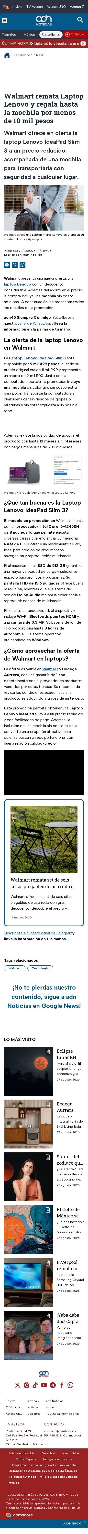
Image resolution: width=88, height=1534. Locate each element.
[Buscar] (81, 20)
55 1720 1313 (52, 1435)
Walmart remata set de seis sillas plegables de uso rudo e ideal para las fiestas (42, 886)
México (29, 35)
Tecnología (40, 968)
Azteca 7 (77, 7)
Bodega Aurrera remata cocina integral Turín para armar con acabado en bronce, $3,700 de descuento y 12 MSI (70, 1107)
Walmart (15, 968)
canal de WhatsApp (34, 323)
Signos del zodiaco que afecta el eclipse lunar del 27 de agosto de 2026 (70, 1160)
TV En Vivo (78, 34)
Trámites (9, 35)
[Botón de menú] (4, 20)
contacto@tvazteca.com (61, 1431)
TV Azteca (34, 7)
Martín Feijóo (32, 254)
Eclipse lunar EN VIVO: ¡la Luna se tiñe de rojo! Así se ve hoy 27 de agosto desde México (70, 1054)
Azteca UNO (56, 7)
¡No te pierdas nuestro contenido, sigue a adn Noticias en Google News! (44, 996)
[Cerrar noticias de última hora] (83, 43)
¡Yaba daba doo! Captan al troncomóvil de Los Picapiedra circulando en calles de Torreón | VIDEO (70, 1318)
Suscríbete (51, 34)
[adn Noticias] (44, 20)
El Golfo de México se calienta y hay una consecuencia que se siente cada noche (70, 1212)
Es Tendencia (23, 55)
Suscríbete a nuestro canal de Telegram (38, 933)
